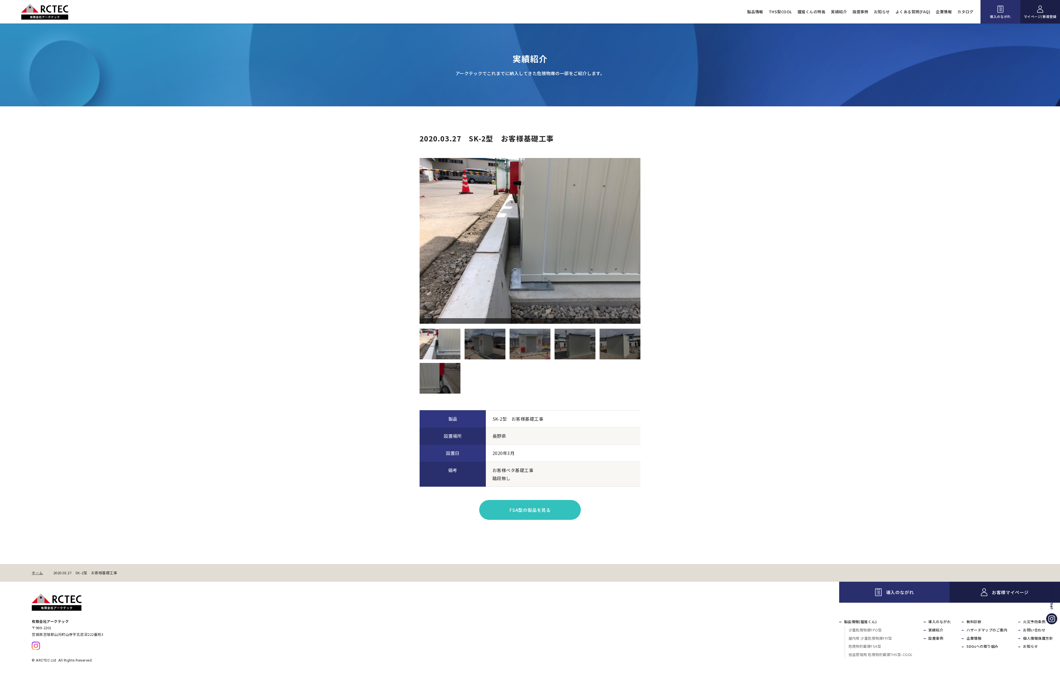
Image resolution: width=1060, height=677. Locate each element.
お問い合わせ (1034, 630)
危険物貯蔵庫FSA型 (865, 646)
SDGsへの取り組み (982, 646)
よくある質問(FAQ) (912, 11)
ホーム (37, 572)
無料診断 (973, 621)
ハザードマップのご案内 (986, 630)
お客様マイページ (1010, 592)
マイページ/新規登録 (1040, 16)
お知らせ (882, 11)
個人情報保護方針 (1038, 638)
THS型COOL (780, 11)
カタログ (965, 11)
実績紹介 (839, 11)
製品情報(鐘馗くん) (860, 621)
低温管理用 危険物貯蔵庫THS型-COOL (881, 654)
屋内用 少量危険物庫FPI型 (870, 638)
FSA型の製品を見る (530, 510)
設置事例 (860, 11)
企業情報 (944, 11)
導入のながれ (1000, 16)
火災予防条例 (1034, 621)
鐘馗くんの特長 (811, 11)
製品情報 (755, 11)
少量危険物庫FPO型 (865, 630)
